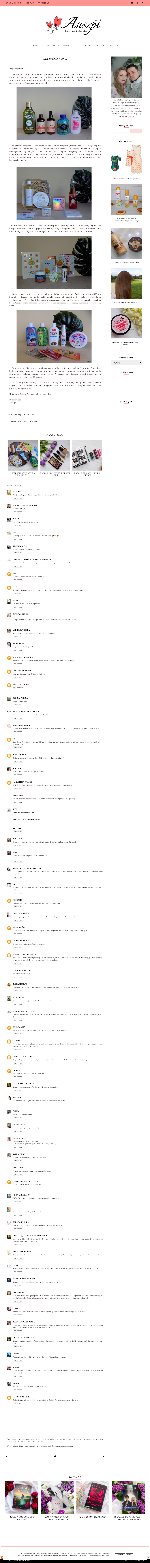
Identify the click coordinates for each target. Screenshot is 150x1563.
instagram (17, 828)
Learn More (120, 1554)
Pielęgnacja (52, 45)
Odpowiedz (18, 498)
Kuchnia (89, 45)
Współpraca (44, 3)
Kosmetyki (37, 45)
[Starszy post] (103, 1456)
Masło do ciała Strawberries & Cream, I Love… (126, 343)
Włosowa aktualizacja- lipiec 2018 (126, 302)
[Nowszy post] (6, 1456)
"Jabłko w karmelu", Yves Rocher (126, 262)
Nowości (35, 421)
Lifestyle (112, 45)
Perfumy (67, 45)
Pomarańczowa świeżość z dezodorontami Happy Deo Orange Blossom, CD (126, 220)
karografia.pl (139, 1560)
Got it (129, 1554)
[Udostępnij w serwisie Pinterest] (33, 415)
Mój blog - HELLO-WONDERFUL (27, 819)
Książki (78, 45)
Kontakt (30, 3)
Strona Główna (14, 3)
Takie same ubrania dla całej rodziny (126, 179)
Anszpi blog (19, 1560)
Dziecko (100, 45)
